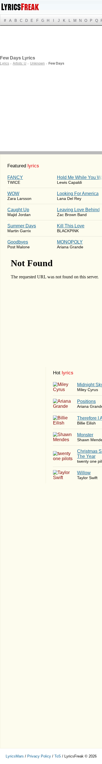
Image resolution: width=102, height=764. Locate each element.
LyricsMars (15, 756)
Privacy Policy (39, 756)
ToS (57, 756)
